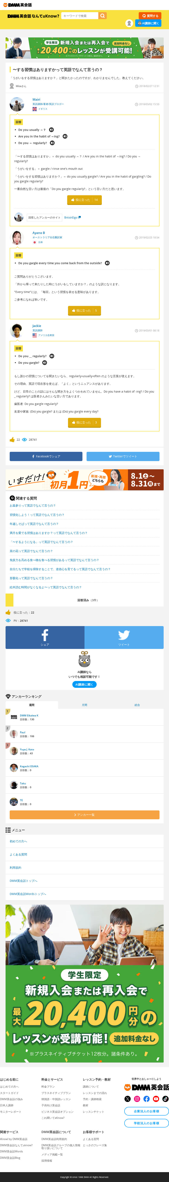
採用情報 (46, 1160)
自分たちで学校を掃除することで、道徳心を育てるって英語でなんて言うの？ (60, 569)
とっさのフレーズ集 (95, 1145)
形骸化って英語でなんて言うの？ (31, 578)
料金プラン (48, 1086)
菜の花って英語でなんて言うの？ (31, 551)
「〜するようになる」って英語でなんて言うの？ (41, 542)
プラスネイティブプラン (56, 1093)
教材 (85, 1105)
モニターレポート (10, 1111)
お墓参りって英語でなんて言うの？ (33, 505)
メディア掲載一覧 (52, 1154)
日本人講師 (6, 1105)
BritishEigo (70, 217)
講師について (91, 1086)
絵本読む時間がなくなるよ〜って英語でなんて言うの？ (46, 587)
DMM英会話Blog (10, 1158)
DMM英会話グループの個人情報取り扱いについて (60, 1146)
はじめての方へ (9, 1086)
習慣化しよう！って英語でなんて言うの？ (37, 515)
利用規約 (15, 867)
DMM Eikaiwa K (29, 715)
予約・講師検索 (92, 1099)
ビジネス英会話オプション (57, 1111)
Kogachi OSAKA (29, 766)
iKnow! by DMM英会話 (13, 1139)
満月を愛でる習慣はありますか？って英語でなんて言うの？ (49, 533)
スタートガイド (9, 1093)
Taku (23, 783)
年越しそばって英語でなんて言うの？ (34, 524)
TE (21, 800)
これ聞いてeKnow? (53, 1118)
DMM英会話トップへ (23, 881)
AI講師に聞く (150, 23)
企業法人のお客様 (146, 1111)
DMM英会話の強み (11, 1099)
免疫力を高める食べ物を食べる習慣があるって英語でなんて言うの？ (54, 560)
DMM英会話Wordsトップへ (28, 894)
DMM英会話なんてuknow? (16, 1145)
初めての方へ (18, 841)
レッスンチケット (93, 1111)
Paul (22, 732)
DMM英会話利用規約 (54, 1139)
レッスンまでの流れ (95, 1093)
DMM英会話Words (11, 1151)
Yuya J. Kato (27, 749)
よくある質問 (18, 854)
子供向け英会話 (50, 1105)
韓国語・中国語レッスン (56, 1099)
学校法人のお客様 (146, 1123)
